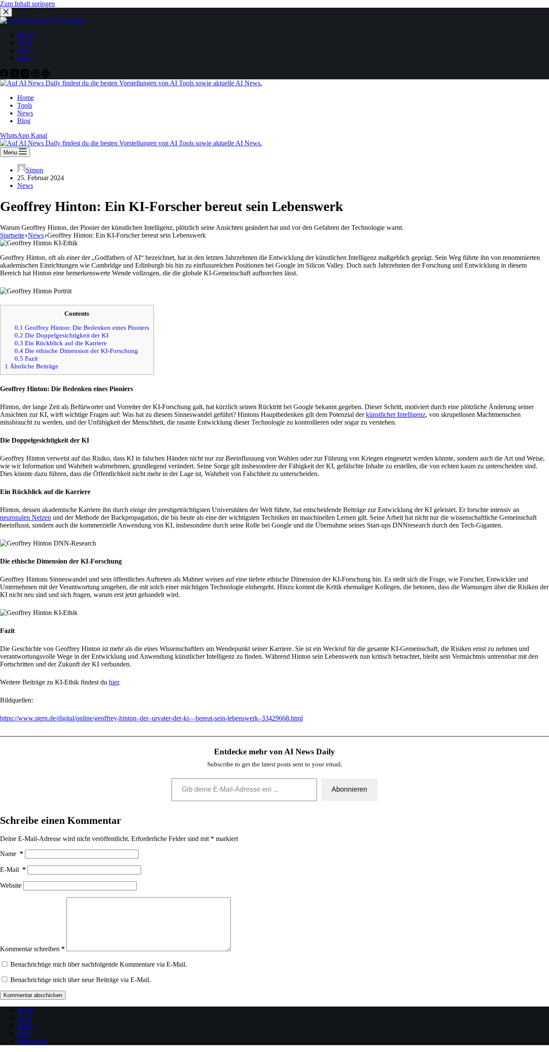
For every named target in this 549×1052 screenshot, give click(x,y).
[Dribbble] (36, 75)
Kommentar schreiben (32, 949)
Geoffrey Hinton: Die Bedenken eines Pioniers (82, 327)
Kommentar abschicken (32, 995)
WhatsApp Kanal (23, 135)
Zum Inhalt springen (27, 3)
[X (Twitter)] (15, 75)
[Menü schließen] (6, 12)
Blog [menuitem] (23, 58)
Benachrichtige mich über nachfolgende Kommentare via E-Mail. (98, 964)
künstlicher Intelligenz (395, 414)
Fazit (26, 358)
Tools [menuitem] (24, 42)
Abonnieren (349, 789)
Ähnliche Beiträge (31, 366)
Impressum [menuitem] (32, 1041)
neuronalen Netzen (25, 517)
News (25, 185)
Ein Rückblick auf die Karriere (61, 343)
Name (11, 853)
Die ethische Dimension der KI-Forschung (76, 350)
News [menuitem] (25, 50)
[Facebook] (5, 75)
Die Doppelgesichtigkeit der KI (62, 335)
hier (114, 682)
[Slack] (45, 75)
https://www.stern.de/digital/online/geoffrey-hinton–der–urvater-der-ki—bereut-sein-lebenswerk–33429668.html (151, 718)
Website (10, 885)
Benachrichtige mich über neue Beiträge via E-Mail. (80, 979)
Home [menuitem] (25, 35)
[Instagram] (26, 75)
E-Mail (13, 869)
